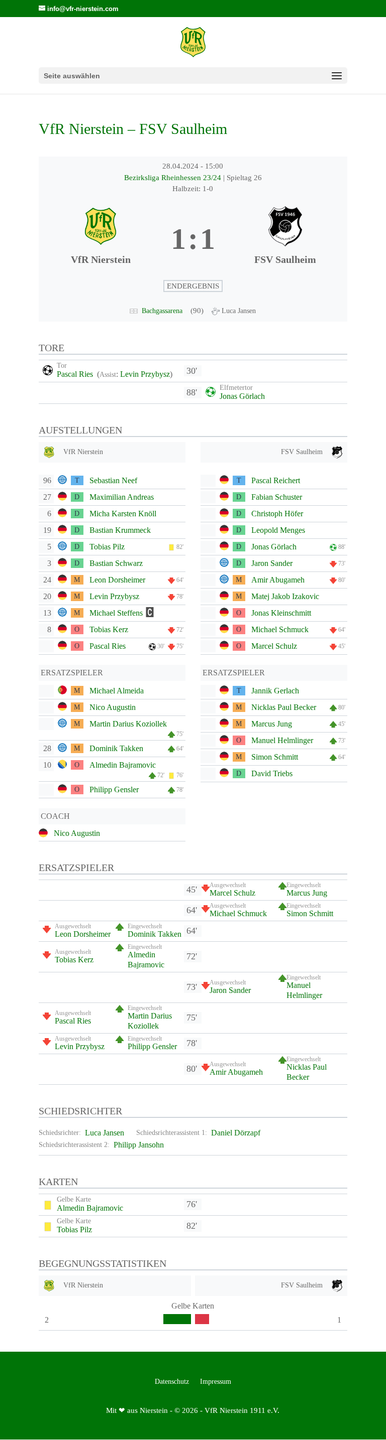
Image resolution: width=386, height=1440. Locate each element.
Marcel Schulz (274, 646)
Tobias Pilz (107, 546)
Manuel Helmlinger (282, 740)
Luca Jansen (104, 1132)
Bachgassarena (162, 311)
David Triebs (272, 773)
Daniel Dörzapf (235, 1132)
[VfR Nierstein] (101, 239)
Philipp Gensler (114, 789)
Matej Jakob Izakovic (285, 596)
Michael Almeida (116, 690)
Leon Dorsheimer (117, 579)
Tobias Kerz (108, 629)
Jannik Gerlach (275, 690)
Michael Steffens (116, 613)
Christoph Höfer (277, 513)
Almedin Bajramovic (122, 765)
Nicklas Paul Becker (283, 707)
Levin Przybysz (145, 374)
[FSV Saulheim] (285, 239)
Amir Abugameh (278, 579)
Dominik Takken (116, 748)
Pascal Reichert (275, 480)
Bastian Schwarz (116, 563)
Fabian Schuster (276, 497)
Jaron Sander (272, 563)
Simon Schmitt (274, 757)
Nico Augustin (112, 707)
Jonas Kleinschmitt (281, 613)
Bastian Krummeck (120, 530)
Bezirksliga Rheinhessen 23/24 (173, 178)
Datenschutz (172, 1381)
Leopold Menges (278, 530)
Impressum (215, 1381)
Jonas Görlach (242, 396)
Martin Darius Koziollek (128, 723)
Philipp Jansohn (139, 1144)
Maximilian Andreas (121, 497)
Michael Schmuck (280, 629)
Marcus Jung (271, 723)
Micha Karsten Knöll (122, 513)
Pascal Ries (76, 374)
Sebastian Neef (113, 480)
